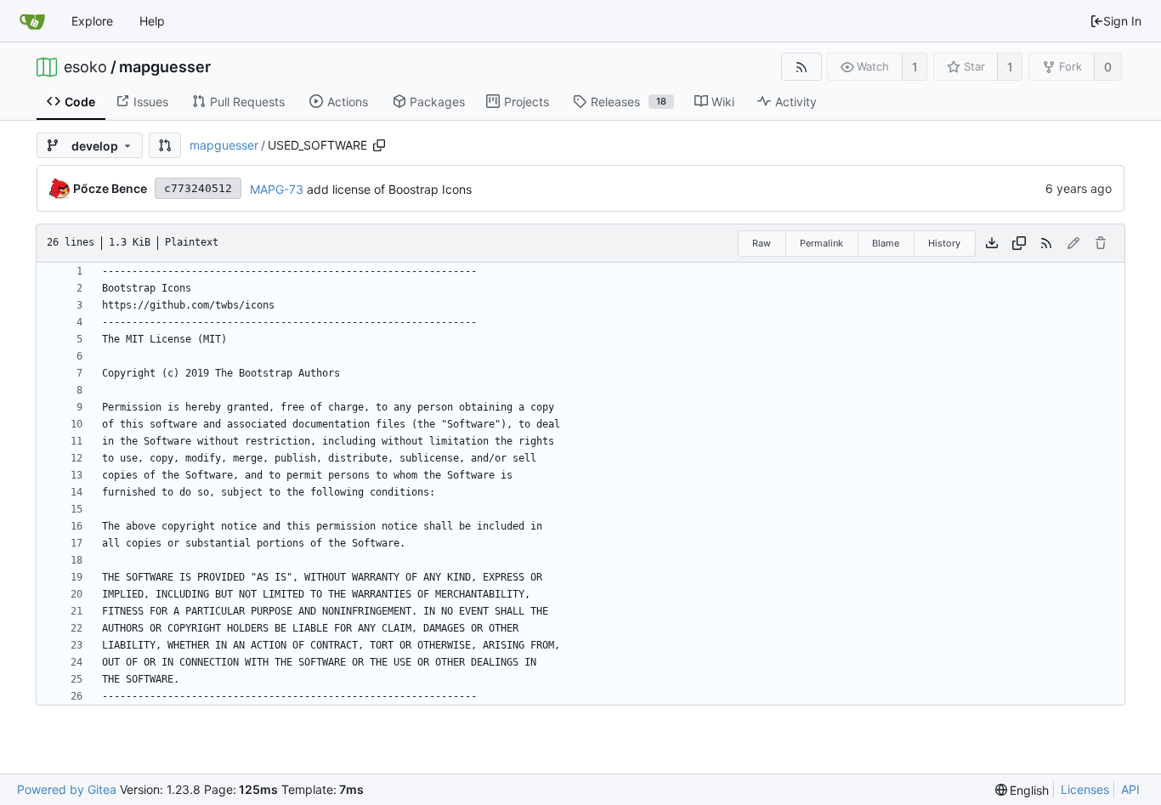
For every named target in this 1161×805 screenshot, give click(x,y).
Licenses (1085, 789)
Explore (92, 21)
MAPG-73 (276, 189)
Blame (885, 243)
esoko (85, 67)
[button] (165, 145)
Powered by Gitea (66, 789)
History (944, 243)
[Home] (32, 21)
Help (152, 21)
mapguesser (165, 67)
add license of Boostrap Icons (387, 189)
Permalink (821, 243)
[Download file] (991, 243)
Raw (761, 243)
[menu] (1022, 790)
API (1130, 789)
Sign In (1122, 21)
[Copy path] (379, 145)
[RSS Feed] (801, 67)
